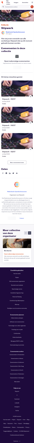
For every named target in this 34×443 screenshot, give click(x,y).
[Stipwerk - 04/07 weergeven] (17, 115)
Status (13, 427)
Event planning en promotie (17, 345)
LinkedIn (17, 403)
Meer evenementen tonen (17, 162)
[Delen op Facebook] (2, 173)
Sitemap (17, 304)
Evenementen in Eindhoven (17, 362)
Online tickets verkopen (17, 318)
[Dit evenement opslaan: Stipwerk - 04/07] (30, 123)
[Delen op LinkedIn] (9, 173)
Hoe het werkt (17, 273)
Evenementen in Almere (17, 358)
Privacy (27, 427)
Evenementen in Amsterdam (17, 354)
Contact (22, 218)
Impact (20, 423)
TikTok (17, 410)
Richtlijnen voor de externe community (17, 308)
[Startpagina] (2, 2)
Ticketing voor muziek (17, 329)
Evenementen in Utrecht (17, 370)
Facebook (17, 399)
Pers (15, 423)
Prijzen (17, 277)
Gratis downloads (17, 337)
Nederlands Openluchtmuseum (15, 32)
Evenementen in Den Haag (17, 366)
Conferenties (17, 333)
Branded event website (17, 285)
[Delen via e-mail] (16, 173)
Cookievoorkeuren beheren (17, 435)
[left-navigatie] (25, 233)
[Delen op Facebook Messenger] (6, 173)
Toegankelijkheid (7, 431)
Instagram (17, 406)
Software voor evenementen (17, 322)
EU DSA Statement (24, 431)
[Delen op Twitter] (13, 173)
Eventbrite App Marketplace (17, 300)
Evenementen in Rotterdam (17, 374)
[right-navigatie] (29, 233)
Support (17, 391)
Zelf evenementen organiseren (17, 281)
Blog (28, 419)
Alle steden (17, 381)
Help (4, 423)
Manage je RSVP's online (17, 341)
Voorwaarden (20, 427)
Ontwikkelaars (6, 427)
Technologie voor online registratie (17, 325)
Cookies (16, 431)
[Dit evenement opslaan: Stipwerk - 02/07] (30, 149)
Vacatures (10, 423)
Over (24, 419)
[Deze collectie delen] (30, 12)
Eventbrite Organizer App (17, 293)
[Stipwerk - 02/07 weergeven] (17, 141)
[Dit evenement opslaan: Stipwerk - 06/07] (30, 96)
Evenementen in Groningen (17, 378)
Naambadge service (17, 289)
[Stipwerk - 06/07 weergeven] (17, 88)
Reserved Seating (17, 296)
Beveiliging (26, 423)
